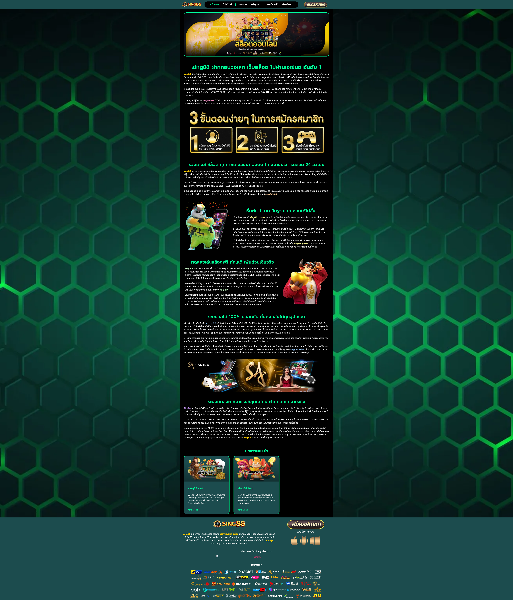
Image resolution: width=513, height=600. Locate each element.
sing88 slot (195, 488)
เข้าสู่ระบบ (256, 4)
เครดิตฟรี (272, 4)
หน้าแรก (214, 4)
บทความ (242, 4)
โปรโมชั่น (228, 4)
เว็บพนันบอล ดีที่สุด (229, 534)
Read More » (193, 510)
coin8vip (268, 540)
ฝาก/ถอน (287, 4)
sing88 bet (245, 488)
